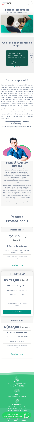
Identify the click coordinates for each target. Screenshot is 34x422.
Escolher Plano (17, 265)
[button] (30, 58)
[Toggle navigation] (30, 3)
